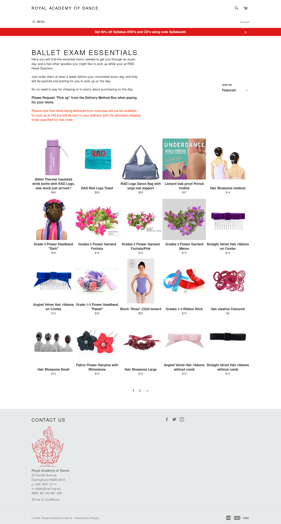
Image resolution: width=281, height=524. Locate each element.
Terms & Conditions (45, 499)
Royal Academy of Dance (65, 8)
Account (244, 22)
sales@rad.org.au (48, 488)
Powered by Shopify (87, 518)
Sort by (227, 85)
